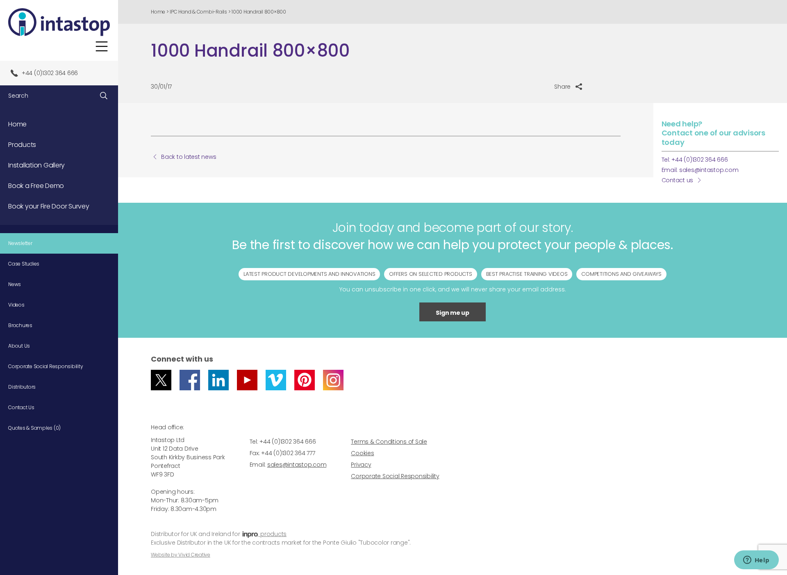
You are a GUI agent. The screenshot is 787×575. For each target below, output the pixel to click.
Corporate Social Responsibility (45, 366)
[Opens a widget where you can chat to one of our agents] (756, 560)
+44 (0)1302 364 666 (50, 73)
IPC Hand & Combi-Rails (198, 11)
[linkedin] (218, 380)
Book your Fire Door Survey (48, 206)
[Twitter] (161, 380)
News (14, 284)
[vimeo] (276, 380)
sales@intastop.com (709, 170)
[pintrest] (304, 380)
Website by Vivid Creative (180, 554)
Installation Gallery (36, 165)
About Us (19, 345)
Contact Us (21, 407)
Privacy (361, 464)
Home (158, 11)
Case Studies (23, 263)
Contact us (678, 180)
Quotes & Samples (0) (34, 427)
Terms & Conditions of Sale (389, 442)
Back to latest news (188, 157)
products (273, 534)
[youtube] (247, 380)
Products (22, 144)
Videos (16, 304)
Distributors (22, 386)
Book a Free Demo (36, 185)
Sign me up (452, 313)
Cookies (362, 453)
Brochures (20, 325)
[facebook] (190, 380)
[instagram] (333, 380)
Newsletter (20, 243)
